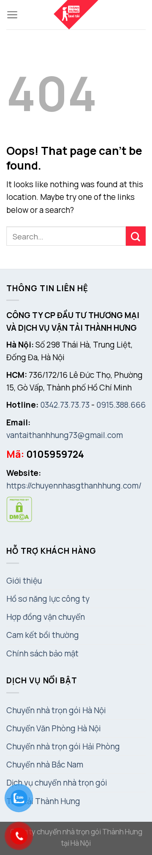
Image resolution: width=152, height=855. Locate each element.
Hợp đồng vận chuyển (45, 616)
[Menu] (12, 14)
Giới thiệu (24, 580)
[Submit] (136, 236)
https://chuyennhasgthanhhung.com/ (73, 485)
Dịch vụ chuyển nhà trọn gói (56, 782)
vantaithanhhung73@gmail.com (64, 435)
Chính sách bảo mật (42, 653)
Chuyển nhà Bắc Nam (44, 764)
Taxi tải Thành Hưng (43, 801)
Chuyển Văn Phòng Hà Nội (53, 728)
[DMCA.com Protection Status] (19, 508)
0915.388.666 (121, 404)
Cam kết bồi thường (42, 634)
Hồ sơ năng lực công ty (48, 598)
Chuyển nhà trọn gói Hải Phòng (63, 746)
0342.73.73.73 (65, 404)
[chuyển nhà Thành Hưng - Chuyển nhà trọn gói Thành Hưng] (76, 14)
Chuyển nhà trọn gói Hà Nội (56, 710)
